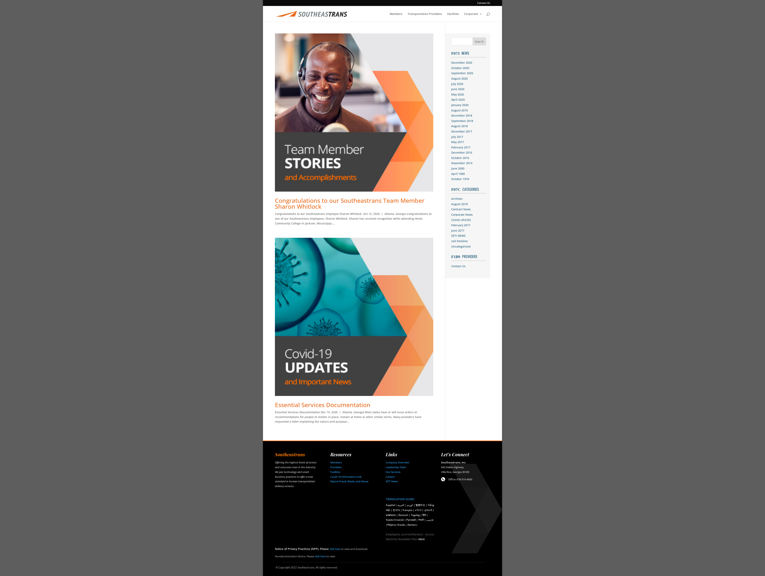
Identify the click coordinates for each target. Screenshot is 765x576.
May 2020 (457, 94)
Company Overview (397, 462)
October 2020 (460, 68)
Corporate (471, 14)
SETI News (392, 481)
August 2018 (459, 126)
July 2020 (457, 84)
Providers (336, 467)
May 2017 (457, 142)
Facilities (453, 14)
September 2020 (462, 73)
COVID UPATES (461, 220)
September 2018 (462, 121)
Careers (390, 477)
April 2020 (458, 99)
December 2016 (461, 152)
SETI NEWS (458, 236)
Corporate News (462, 214)
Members (396, 14)
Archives (457, 199)
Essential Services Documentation (322, 405)
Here (421, 539)
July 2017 (457, 137)
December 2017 (461, 131)
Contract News (461, 209)
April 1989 (458, 174)
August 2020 (459, 78)
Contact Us (483, 3)
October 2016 (460, 158)
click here (335, 549)
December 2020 (461, 62)
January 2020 (460, 105)
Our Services (393, 472)
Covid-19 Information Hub (346, 477)
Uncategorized (461, 246)
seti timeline (459, 241)
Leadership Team (396, 467)
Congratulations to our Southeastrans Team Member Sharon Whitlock (350, 203)
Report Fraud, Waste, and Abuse (349, 481)
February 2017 (460, 147)
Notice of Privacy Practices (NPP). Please (302, 549)
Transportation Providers (425, 14)
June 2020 (457, 89)
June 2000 (457, 168)
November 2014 (461, 163)
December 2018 (461, 115)
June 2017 (457, 230)
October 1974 (460, 179)
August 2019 (459, 110)
